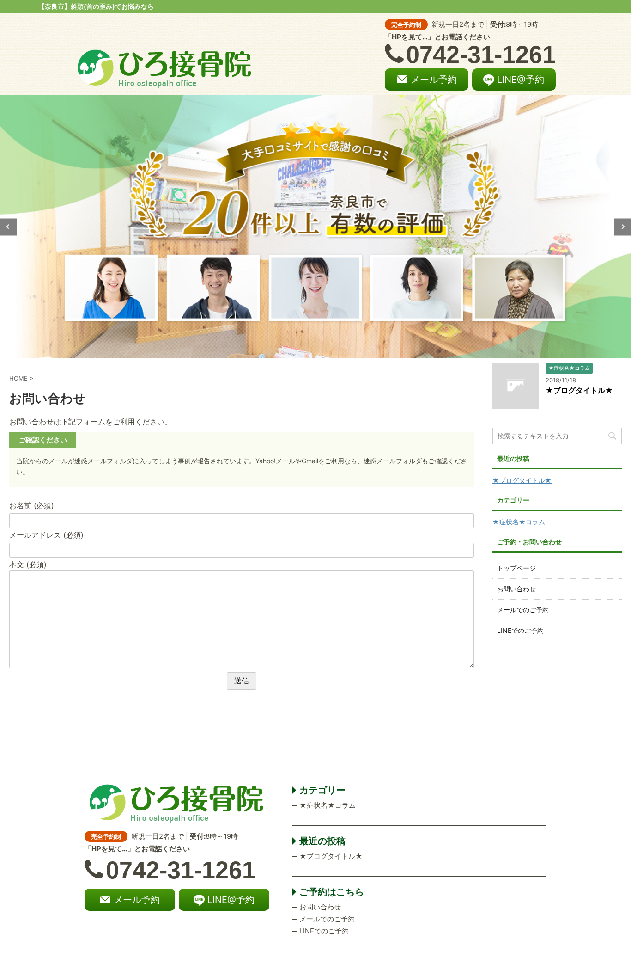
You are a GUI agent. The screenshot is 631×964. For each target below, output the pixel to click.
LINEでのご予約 (520, 630)
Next (622, 226)
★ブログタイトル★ (579, 390)
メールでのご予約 (523, 610)
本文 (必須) (28, 564)
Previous (8, 226)
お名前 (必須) (31, 505)
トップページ (516, 568)
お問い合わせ (516, 589)
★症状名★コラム (518, 522)
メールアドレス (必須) (46, 535)
